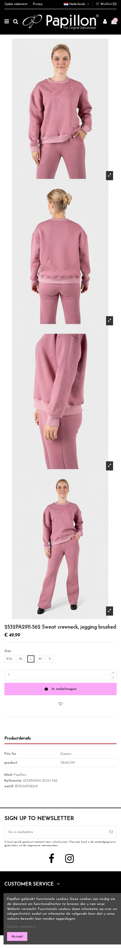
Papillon (20, 775)
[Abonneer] (111, 832)
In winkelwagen (64, 689)
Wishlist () (108, 4)
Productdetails (17, 738)
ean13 (9, 786)
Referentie (13, 781)
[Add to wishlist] (60, 704)
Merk (8, 775)
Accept (17, 936)
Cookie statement (16, 4)
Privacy (38, 4)
